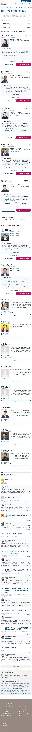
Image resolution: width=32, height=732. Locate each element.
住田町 (13, 39)
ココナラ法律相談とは (8, 706)
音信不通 (28, 693)
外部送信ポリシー (22, 711)
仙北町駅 (5, 420)
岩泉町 (2, 677)
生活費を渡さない (21, 688)
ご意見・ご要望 (22, 706)
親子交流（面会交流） (13, 685)
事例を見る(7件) (9, 167)
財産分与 (2, 683)
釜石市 (15, 675)
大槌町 (22, 675)
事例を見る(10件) (8, 286)
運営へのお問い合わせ (8, 715)
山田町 (25, 675)
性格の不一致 (3, 688)
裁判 (2, 691)
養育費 (6, 683)
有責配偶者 (3, 693)
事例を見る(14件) (8, 58)
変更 (29, 20)
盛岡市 (17, 233)
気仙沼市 (8, 311)
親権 (9, 683)
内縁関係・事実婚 (18, 693)
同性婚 (24, 693)
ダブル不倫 (26, 685)
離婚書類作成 (6, 691)
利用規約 (20, 708)
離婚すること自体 (4, 685)
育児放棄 (18, 690)
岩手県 (12, 233)
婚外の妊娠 (14, 686)
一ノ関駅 (5, 335)
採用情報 (5, 725)
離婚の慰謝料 (26, 683)
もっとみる (16, 666)
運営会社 (5, 723)
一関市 (7, 333)
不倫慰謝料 (20, 685)
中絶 (6, 686)
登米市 (7, 378)
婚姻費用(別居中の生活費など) (17, 683)
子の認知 (9, 686)
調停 (26, 690)
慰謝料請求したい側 (14, 691)
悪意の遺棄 (13, 690)
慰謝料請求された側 (22, 691)
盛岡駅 (13, 270)
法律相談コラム (6, 709)
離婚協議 (22, 690)
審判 (28, 690)
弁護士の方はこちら (26, 1)
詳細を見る (16, 315)
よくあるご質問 (6, 713)
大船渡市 (6, 675)
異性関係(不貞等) (20, 686)
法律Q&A (5, 708)
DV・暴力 (27, 686)
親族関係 (9, 690)
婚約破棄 (2, 686)
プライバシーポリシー (23, 709)
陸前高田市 (11, 675)
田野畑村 (6, 677)
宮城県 (4, 311)
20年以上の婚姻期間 (10, 693)
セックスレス (9, 688)
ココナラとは (6, 711)
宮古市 (2, 675)
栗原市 (7, 398)
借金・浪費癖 (3, 690)
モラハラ (15, 688)
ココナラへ (4, 1)
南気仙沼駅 (5, 312)
